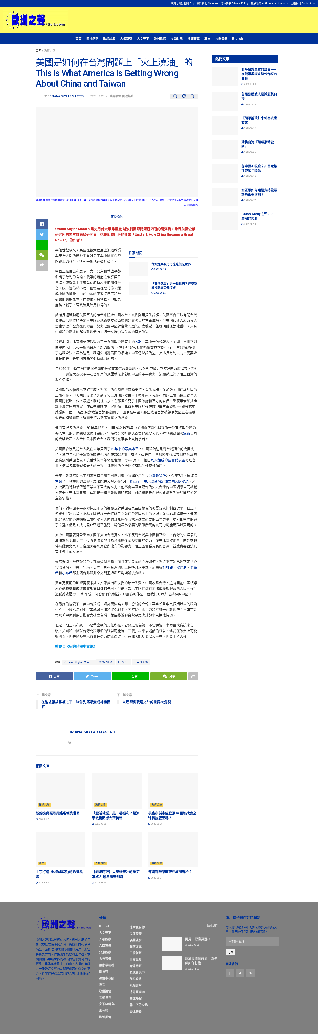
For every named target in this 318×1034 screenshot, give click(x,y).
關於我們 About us (207, 3)
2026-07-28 (249, 104)
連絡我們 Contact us (303, 3)
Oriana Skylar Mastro (79, 662)
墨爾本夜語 (106, 978)
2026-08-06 (249, 152)
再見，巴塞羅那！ (198, 939)
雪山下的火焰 (139, 1005)
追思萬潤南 (137, 992)
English (237, 38)
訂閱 (230, 952)
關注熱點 (92, 38)
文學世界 (177, 38)
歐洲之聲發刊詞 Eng (182, 3)
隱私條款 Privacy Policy (234, 3)
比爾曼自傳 (137, 927)
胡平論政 (136, 979)
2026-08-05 (193, 944)
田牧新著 (136, 953)
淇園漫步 (136, 940)
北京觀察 (105, 952)
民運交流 (136, 933)
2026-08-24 (44, 882)
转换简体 (117, 216)
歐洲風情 (160, 38)
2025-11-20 (193, 968)
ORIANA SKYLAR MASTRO (67, 96)
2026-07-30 (249, 84)
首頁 (78, 38)
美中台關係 (141, 662)
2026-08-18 (249, 224)
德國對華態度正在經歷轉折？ (170, 872)
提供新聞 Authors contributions (269, 3)
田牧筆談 (136, 959)
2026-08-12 (249, 128)
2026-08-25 (159, 269)
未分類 (103, 1010)
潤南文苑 (136, 946)
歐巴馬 (181, 567)
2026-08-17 (249, 200)
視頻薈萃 (194, 38)
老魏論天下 (137, 972)
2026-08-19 (249, 176)
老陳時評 (136, 966)
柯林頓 (167, 567)
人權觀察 (126, 38)
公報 (138, 342)
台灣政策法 (157, 476)
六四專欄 (105, 945)
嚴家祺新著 (106, 965)
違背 (186, 433)
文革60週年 (107, 1004)
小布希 (67, 573)
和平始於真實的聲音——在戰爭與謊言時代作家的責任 (259, 73)
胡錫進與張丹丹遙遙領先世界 (171, 264)
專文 (207, 38)
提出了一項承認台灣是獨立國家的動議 (159, 481)
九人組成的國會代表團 (168, 460)
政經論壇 (109, 38)
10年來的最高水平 (125, 449)
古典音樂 (221, 38)
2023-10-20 (97, 96)
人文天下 (143, 38)
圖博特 (103, 971)
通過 (58, 481)
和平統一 (123, 662)
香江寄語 (136, 1011)
